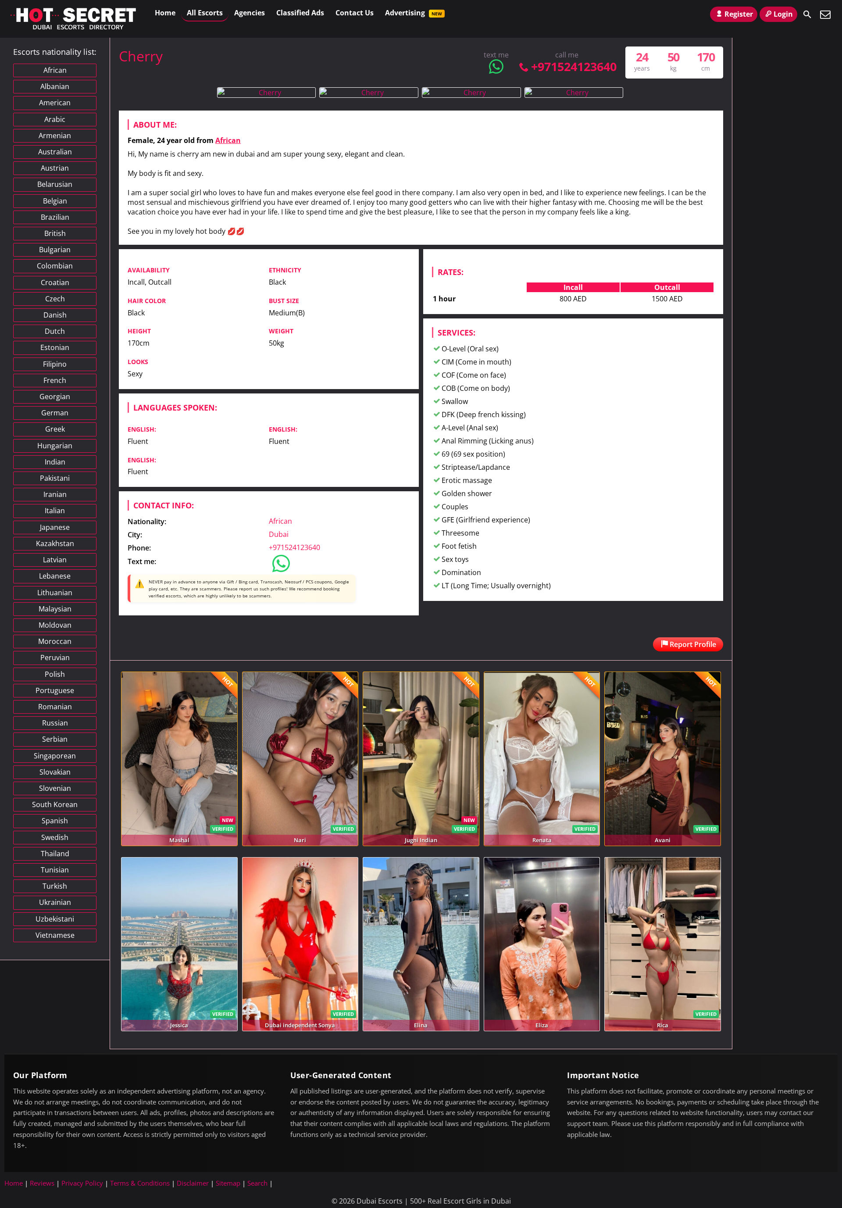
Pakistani (55, 478)
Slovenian (55, 788)
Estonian (54, 347)
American (55, 102)
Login (783, 14)
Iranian (55, 494)
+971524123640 (573, 66)
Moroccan (54, 641)
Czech (55, 299)
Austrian (55, 168)
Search (257, 1183)
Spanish (55, 821)
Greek (55, 429)
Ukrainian (55, 902)
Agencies (249, 13)
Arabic (54, 119)
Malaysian (55, 609)
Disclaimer (193, 1183)
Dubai (279, 534)
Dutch (55, 331)
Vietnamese (55, 935)
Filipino (55, 364)
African (228, 140)
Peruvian (55, 657)
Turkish (55, 886)
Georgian (54, 396)
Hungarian (54, 445)
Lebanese (55, 576)
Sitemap (228, 1183)
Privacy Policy (82, 1183)
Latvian (55, 560)
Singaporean (55, 756)
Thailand (55, 853)
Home (165, 13)
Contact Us (354, 13)
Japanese (55, 527)
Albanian (54, 86)
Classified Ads (300, 13)
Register (738, 14)
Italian (55, 510)
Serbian (55, 739)
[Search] (807, 14)
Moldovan (55, 625)
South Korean (55, 804)
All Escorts (205, 13)
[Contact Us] (825, 14)
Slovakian (55, 772)
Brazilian (55, 217)
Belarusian (54, 184)
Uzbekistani (55, 919)
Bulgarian (55, 249)
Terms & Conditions (140, 1183)
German (54, 413)
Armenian (55, 135)
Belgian (55, 201)
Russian (55, 723)
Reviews (42, 1183)
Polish (55, 674)
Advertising (413, 13)
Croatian (55, 282)
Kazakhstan (55, 543)
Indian (55, 462)
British (55, 233)
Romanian (55, 706)
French (54, 380)
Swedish (54, 837)
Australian (55, 152)
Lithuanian (54, 592)
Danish (55, 315)
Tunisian (55, 870)
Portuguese (55, 690)
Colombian (55, 266)
